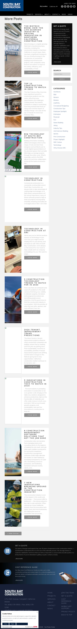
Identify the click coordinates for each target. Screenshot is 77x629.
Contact (55, 14)
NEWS (56, 134)
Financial (56, 117)
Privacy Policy (68, 611)
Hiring (55, 125)
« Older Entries (13, 533)
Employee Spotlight (60, 111)
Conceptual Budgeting (61, 106)
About (46, 14)
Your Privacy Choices (49, 627)
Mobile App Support (66, 607)
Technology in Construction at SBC (35, 231)
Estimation (57, 114)
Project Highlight (59, 139)
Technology (57, 145)
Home (49, 593)
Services (38, 14)
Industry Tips (58, 128)
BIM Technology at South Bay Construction (34, 136)
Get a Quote (60, 26)
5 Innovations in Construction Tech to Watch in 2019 (35, 383)
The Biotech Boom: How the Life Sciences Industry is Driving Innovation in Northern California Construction (33, 33)
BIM (55, 94)
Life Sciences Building (61, 131)
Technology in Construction (33, 179)
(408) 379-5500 (70, 3)
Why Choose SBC (60, 148)
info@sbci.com (10, 610)
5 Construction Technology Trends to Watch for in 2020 (35, 282)
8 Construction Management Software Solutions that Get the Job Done (35, 434)
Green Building (58, 122)
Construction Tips (59, 108)
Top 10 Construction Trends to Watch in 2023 (35, 86)
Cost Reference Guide (26, 567)
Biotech (56, 97)
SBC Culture (58, 142)
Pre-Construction (59, 137)
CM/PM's (57, 103)
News (64, 14)
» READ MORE (32, 72)
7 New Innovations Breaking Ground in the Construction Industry (35, 487)
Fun (55, 120)
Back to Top (66, 615)
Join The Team (67, 593)
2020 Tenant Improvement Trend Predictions (32, 332)
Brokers (56, 100)
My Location (44, 6)
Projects (30, 14)
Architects (57, 92)
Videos (70, 14)
